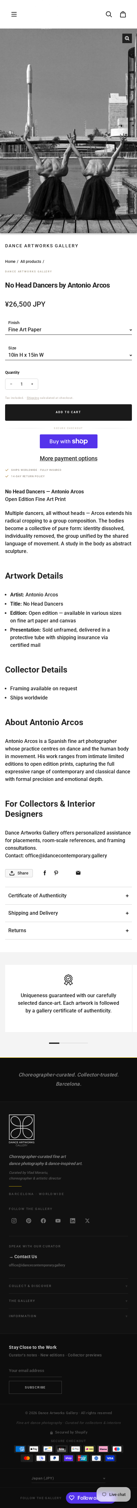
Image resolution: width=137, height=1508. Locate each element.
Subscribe (35, 1387)
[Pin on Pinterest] (56, 873)
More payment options (68, 458)
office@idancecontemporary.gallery (37, 1265)
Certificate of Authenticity (37, 896)
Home (10, 261)
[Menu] (14, 14)
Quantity (12, 372)
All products (30, 261)
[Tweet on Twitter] (67, 873)
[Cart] (123, 14)
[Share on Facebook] (45, 873)
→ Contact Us (23, 1256)
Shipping (33, 398)
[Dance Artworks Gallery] (68, 1130)
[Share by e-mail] (78, 873)
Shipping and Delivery (33, 913)
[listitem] (14, 1221)
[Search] (109, 14)
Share (23, 873)
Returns (17, 930)
